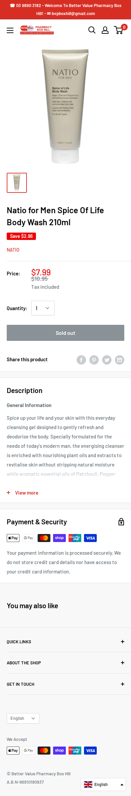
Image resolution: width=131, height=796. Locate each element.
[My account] (105, 30)
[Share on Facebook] (81, 359)
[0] (119, 30)
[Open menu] (10, 30)
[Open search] (92, 30)
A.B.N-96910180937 (25, 782)
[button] (103, 784)
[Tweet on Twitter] (107, 359)
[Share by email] (119, 359)
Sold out (65, 332)
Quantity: (17, 308)
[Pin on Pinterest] (94, 359)
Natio (13, 250)
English (17, 718)
